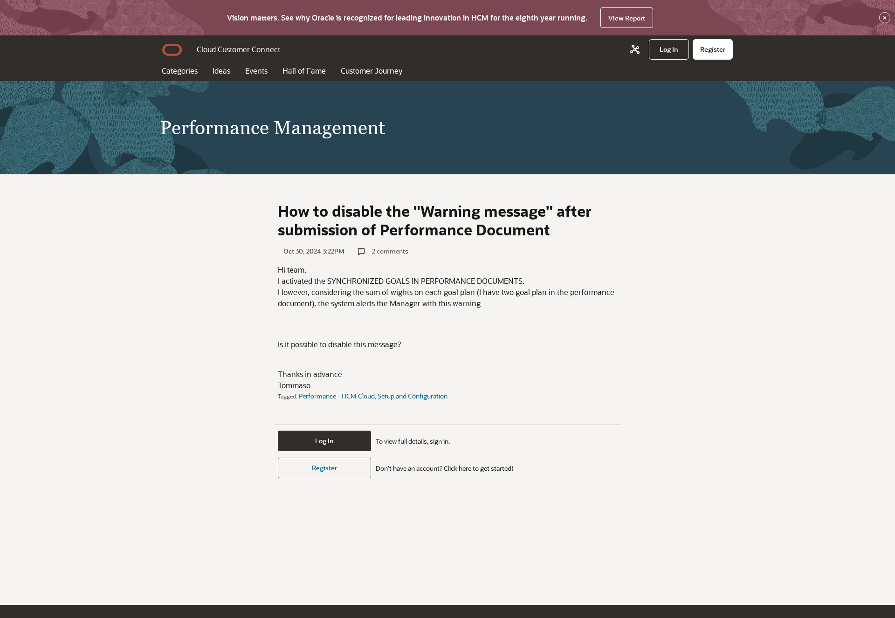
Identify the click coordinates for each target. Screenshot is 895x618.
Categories (180, 71)
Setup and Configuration (413, 395)
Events (256, 71)
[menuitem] (669, 49)
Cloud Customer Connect (238, 49)
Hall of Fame (304, 71)
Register (324, 467)
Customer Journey (371, 71)
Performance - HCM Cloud (337, 395)
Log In (324, 440)
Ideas (221, 71)
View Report (626, 18)
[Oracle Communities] (634, 49)
